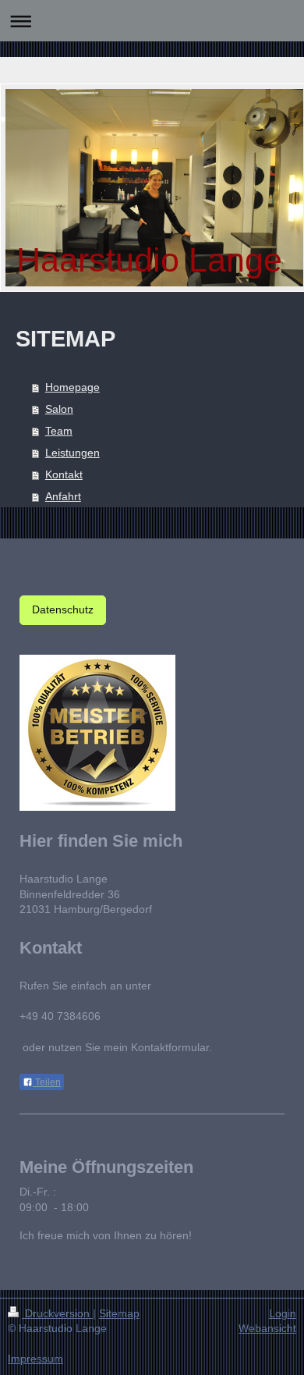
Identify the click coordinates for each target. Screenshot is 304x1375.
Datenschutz (63, 609)
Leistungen (72, 452)
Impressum (35, 1358)
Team (58, 431)
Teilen (47, 1082)
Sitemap (119, 1313)
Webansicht (267, 1328)
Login (282, 1313)
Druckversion (57, 1313)
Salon (59, 409)
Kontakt (64, 474)
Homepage (72, 387)
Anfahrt (63, 496)
